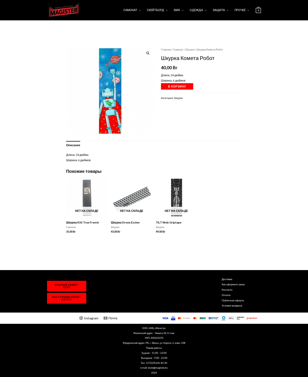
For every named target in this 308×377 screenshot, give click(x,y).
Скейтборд (155, 10)
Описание (73, 145)
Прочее (240, 10)
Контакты (227, 289)
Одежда (196, 10)
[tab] (73, 145)
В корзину (177, 86)
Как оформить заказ (233, 284)
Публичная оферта (233, 300)
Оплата (226, 294)
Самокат (130, 10)
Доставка (227, 279)
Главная (166, 49)
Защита (219, 10)
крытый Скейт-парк (67, 286)
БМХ (177, 10)
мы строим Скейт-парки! (66, 298)
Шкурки (190, 49)
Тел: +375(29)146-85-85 (154, 362)
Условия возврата (232, 305)
